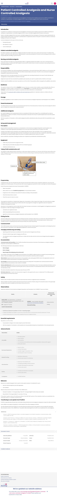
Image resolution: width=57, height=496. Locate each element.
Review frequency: (7, 443)
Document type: (6, 438)
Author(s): (31, 435)
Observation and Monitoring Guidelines (35, 302)
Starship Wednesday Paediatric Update (8, 479)
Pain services (12, 6)
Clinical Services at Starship (6, 477)
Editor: (30, 440)
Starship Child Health (5, 6)
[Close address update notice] (47, 491)
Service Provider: (6, 440)
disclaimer (28, 21)
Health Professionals (5, 476)
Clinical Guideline (19, 6)
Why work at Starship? (5, 481)
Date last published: (7, 435)
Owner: (30, 438)
